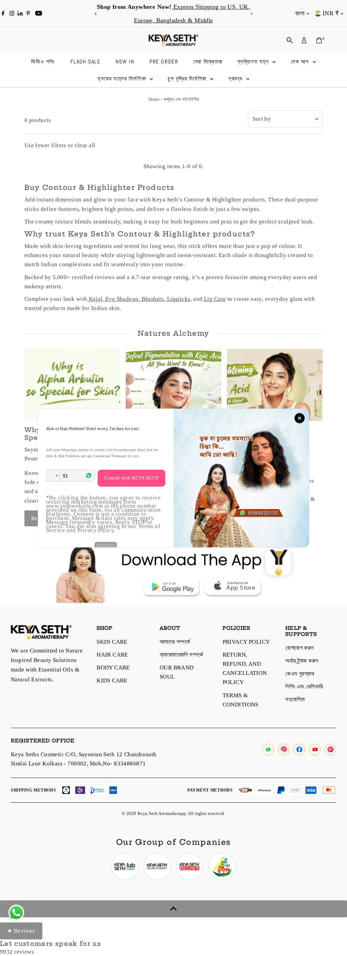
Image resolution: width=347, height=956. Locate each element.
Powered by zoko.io (106, 544)
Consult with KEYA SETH (131, 478)
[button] (52, 475)
